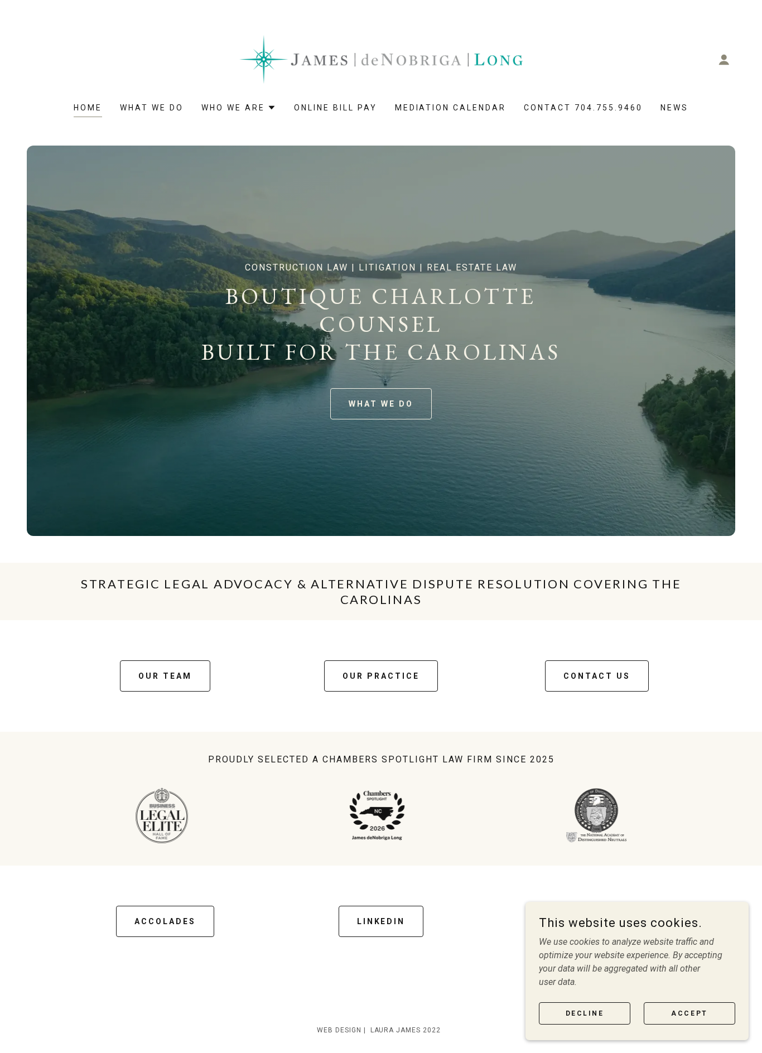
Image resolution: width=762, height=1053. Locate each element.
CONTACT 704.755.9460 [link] (583, 107)
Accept (689, 1013)
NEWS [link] (674, 107)
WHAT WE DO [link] (152, 107)
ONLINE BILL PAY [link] (335, 107)
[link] (381, 59)
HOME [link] (88, 107)
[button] (724, 60)
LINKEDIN (381, 921)
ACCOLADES (165, 921)
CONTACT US (596, 676)
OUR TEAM (165, 676)
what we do (381, 403)
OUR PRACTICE (381, 676)
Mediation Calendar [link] (451, 107)
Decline (585, 1013)
